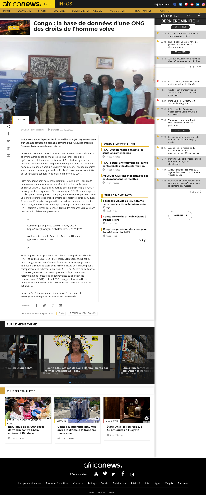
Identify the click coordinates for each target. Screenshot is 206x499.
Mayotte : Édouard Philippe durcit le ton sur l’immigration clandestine (184, 161)
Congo (21, 120)
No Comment (118, 11)
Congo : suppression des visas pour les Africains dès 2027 (125, 231)
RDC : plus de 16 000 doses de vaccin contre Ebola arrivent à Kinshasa (182, 112)
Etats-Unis (112, 421)
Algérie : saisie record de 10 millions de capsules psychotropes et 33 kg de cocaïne (184, 150)
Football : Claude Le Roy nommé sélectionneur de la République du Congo (124, 204)
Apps (157, 483)
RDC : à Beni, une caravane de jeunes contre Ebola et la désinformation (183, 44)
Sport (42, 11)
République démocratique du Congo (24, 422)
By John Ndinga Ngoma (32, 130)
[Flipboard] (114, 474)
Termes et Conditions (57, 483)
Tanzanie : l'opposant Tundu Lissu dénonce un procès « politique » (182, 122)
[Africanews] (20, 3)
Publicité (135, 483)
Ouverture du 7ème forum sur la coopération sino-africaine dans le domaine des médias (184, 183)
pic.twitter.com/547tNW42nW (67, 228)
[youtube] (96, 474)
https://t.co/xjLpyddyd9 (39, 228)
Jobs (147, 483)
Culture (59, 11)
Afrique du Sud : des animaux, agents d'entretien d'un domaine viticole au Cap (184, 172)
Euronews (183, 483)
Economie (24, 11)
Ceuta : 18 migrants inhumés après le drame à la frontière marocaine (182, 92)
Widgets (169, 483)
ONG (61, 313)
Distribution (119, 483)
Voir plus (180, 215)
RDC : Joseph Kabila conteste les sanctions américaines (184, 34)
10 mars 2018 (46, 239)
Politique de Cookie (98, 483)
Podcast (164, 11)
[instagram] (132, 474)
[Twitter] (105, 474)
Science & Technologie (87, 11)
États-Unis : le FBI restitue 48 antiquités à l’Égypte (181, 102)
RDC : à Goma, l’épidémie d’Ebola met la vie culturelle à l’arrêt (184, 82)
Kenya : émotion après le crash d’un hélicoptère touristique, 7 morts (183, 139)
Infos (7, 11)
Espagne (61, 421)
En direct (172, 16)
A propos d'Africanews (29, 483)
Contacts (78, 483)
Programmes (143, 11)
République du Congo (83, 313)
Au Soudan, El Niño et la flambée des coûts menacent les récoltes (184, 60)
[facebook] (123, 474)
